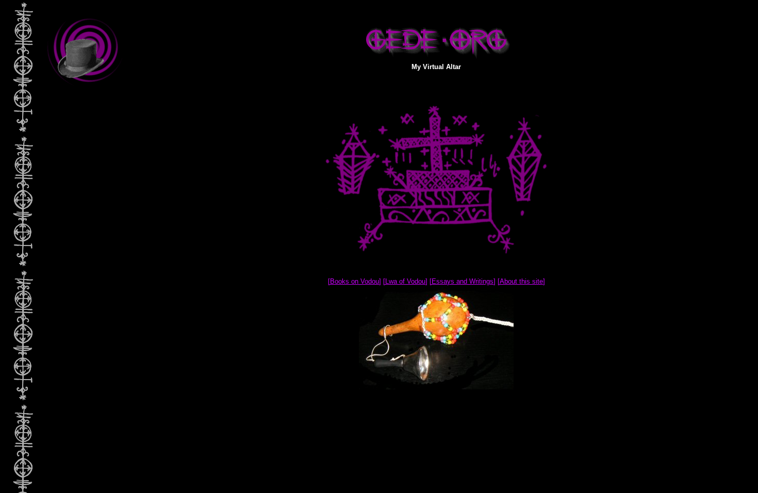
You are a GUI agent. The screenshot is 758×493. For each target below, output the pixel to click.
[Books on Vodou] (354, 281)
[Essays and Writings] (463, 281)
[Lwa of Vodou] (405, 281)
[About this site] (521, 281)
